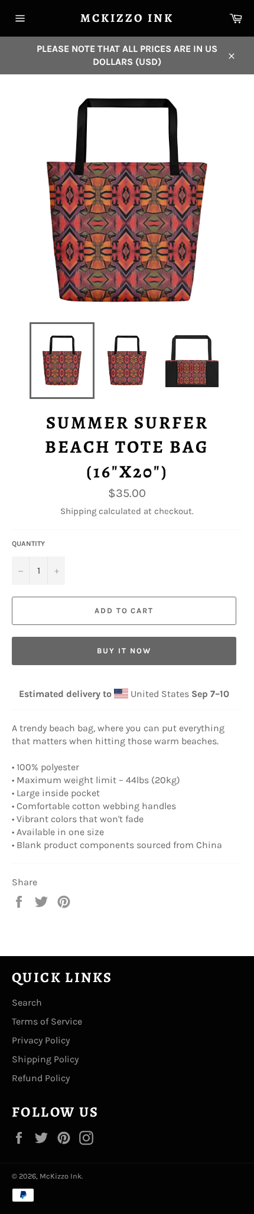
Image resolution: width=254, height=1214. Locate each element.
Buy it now (124, 650)
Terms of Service (47, 1021)
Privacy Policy (41, 1040)
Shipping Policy (45, 1059)
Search (27, 1002)
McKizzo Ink (127, 18)
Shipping (78, 511)
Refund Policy (41, 1078)
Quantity (28, 543)
